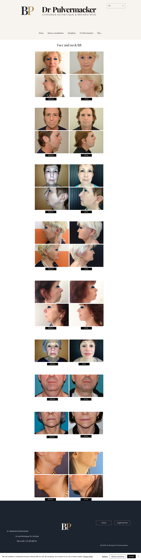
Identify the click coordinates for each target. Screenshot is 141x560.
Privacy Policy (88, 556)
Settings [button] (105, 556)
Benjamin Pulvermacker (19, 531)
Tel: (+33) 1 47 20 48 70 (26, 541)
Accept (131, 556)
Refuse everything (117, 556)
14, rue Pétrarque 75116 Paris (27, 536)
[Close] (138, 556)
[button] (51, 99)
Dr (8, 531)
